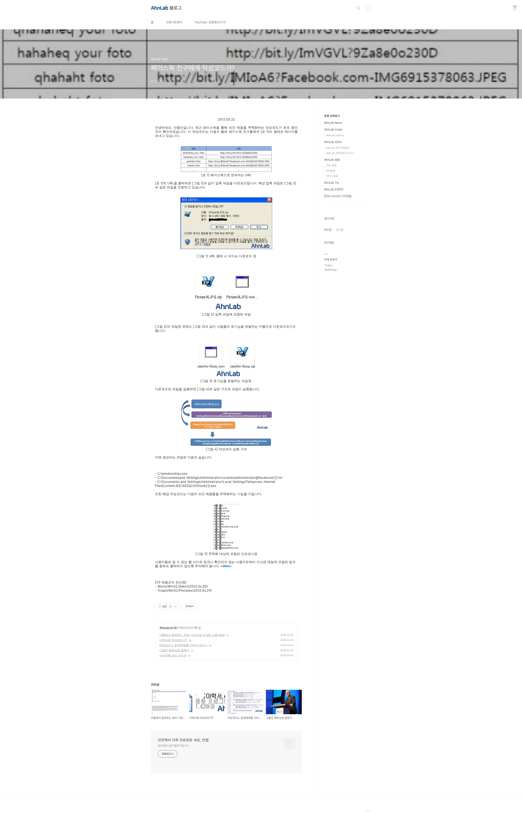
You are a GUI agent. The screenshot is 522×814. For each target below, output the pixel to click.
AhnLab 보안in (168, 627)
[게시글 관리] (175, 606)
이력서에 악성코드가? (173, 640)
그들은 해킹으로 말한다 (174, 650)
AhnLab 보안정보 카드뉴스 (340, 153)
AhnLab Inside (333, 129)
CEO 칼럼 (331, 165)
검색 (358, 8)
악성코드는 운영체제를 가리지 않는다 (183, 645)
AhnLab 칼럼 (332, 159)
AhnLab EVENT (334, 189)
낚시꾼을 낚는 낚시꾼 (173, 655)
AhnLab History (335, 135)
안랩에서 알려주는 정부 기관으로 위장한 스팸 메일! (192, 635)
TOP (368, 810)
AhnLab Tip (331, 182)
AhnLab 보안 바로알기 (338, 147)
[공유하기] (170, 606)
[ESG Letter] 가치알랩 (337, 196)
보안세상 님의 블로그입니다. (173, 745)
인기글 (339, 229)
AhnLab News (333, 122)
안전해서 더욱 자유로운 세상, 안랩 (183, 740)
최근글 (328, 229)
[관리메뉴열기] (515, 7)
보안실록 (330, 170)
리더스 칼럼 (332, 176)
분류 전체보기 (332, 116)
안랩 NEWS (174, 22)
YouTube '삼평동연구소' (210, 22)
